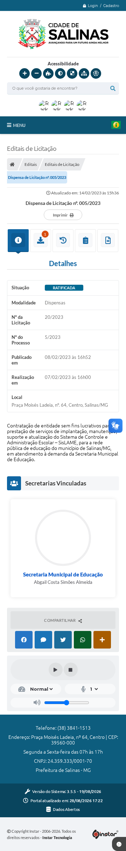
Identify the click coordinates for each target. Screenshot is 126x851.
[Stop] (71, 670)
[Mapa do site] (84, 73)
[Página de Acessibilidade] (96, 73)
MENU (19, 125)
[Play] (56, 670)
